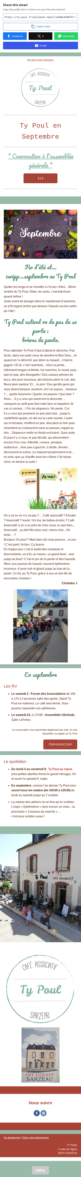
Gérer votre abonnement (35, 1137)
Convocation (60, 744)
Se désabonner (12, 1137)
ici (40, 178)
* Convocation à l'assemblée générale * (40, 160)
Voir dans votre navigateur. (40, 60)
